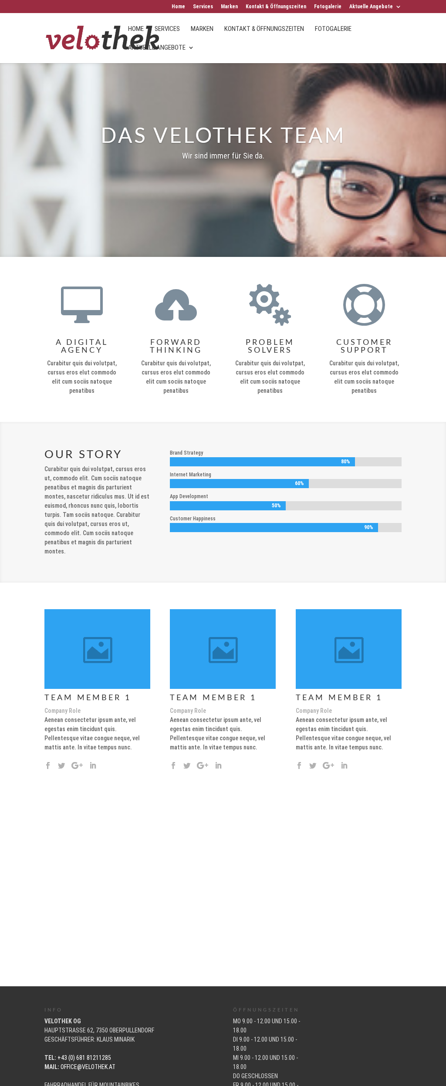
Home (178, 7)
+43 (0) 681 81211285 (84, 1057)
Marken (229, 7)
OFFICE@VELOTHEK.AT (88, 1066)
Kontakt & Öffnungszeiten (276, 7)
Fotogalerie (327, 7)
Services (203, 7)
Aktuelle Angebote (371, 7)
